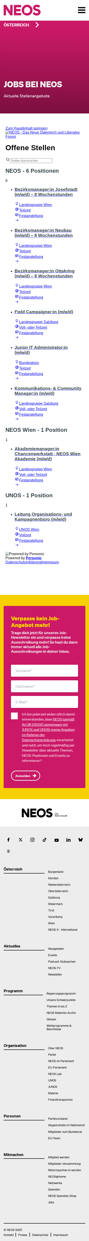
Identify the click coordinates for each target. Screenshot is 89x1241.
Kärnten (53, 878)
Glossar (51, 1019)
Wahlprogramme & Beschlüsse (59, 1027)
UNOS (52, 1080)
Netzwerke (55, 1183)
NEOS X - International (62, 929)
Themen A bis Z (57, 1006)
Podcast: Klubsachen (62, 961)
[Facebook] (8, 839)
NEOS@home (57, 1176)
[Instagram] (32, 839)
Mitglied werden (58, 1157)
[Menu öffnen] (81, 10)
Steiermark (55, 904)
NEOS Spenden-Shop (62, 1196)
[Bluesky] (80, 839)
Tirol (51, 910)
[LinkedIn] (68, 839)
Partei (52, 1054)
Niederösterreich (59, 884)
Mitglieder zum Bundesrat (65, 1132)
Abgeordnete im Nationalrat (66, 1125)
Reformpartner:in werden (64, 1170)
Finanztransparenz (60, 1099)
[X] (20, 839)
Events (52, 955)
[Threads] (8, 851)
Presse (22, 1235)
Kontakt (9, 1235)
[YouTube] (56, 839)
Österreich (16, 24)
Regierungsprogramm (61, 993)
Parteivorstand (58, 1118)
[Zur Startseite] (32, 10)
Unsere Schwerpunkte (61, 1000)
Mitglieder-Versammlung (64, 1163)
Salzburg (54, 897)
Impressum (60, 1235)
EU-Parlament (57, 1067)
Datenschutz (40, 1235)
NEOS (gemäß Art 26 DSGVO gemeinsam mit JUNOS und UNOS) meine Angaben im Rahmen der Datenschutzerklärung (48, 729)
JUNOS (52, 1086)
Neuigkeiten (56, 948)
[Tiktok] (44, 839)
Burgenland (55, 872)
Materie (53, 1093)
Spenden (54, 1189)
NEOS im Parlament (61, 1061)
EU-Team (54, 1138)
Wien (51, 923)
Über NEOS (55, 1048)
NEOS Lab (55, 1074)
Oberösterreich (58, 891)
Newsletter (55, 974)
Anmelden (22, 776)
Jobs (51, 1202)
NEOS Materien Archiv (61, 1013)
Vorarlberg (55, 917)
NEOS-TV (54, 968)
